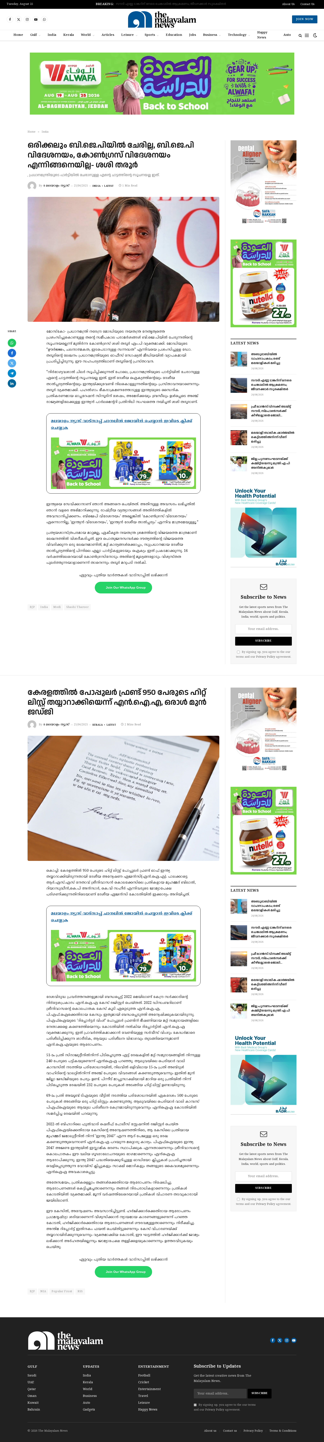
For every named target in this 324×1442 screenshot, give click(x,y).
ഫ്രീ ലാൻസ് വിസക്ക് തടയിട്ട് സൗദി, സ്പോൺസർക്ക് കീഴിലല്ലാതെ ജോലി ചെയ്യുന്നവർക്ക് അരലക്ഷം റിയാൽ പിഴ (158, 4)
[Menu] (307, 35)
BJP (32, 607)
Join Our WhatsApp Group (126, 587)
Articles (108, 35)
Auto (287, 35)
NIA (43, 1291)
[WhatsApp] (12, 343)
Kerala (68, 35)
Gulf (33, 35)
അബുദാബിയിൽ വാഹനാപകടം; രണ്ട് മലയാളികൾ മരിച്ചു (265, 358)
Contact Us (307, 4)
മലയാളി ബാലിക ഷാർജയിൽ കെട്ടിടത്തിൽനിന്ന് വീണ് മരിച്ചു (272, 437)
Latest (109, 186)
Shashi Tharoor (77, 607)
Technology (237, 35)
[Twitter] (12, 363)
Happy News (262, 35)
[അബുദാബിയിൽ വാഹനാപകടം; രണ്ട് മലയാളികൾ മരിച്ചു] (239, 359)
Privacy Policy (265, 657)
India (52, 35)
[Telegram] (12, 373)
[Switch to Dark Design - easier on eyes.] (314, 35)
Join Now (304, 19)
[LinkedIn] (12, 383)
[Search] (300, 35)
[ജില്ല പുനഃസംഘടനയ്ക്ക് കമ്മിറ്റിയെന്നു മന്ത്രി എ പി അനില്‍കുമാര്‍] (239, 463)
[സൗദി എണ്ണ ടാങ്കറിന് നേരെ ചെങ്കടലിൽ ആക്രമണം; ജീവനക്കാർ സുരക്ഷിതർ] (239, 385)
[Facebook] (12, 353)
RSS (80, 1291)
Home (18, 35)
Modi (57, 607)
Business (210, 35)
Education (174, 35)
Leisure (127, 35)
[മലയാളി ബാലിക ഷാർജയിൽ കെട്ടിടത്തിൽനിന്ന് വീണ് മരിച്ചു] (239, 437)
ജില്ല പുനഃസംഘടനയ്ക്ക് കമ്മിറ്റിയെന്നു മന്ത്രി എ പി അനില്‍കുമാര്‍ (270, 463)
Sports (150, 35)
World (86, 35)
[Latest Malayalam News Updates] (161, 19)
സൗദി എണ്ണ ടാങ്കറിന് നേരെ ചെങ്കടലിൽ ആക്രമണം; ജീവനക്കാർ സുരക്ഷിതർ (271, 385)
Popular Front (62, 1291)
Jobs (192, 35)
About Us (288, 4)
